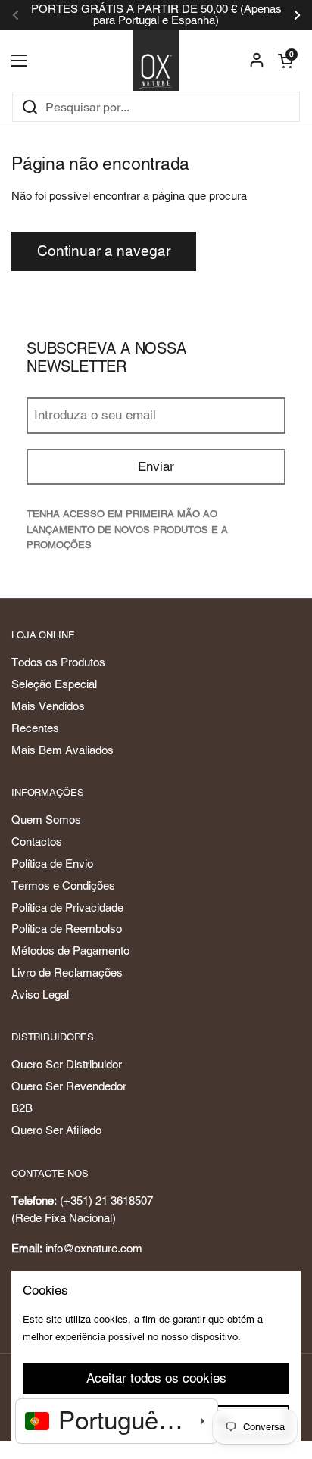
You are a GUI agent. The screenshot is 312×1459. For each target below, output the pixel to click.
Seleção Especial (54, 684)
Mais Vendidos (48, 706)
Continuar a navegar (103, 250)
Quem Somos (46, 819)
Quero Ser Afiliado (56, 1130)
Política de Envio (52, 863)
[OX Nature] (156, 60)
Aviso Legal (40, 994)
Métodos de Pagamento (70, 950)
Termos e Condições (63, 885)
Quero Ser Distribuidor (66, 1064)
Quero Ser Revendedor (68, 1086)
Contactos (36, 841)
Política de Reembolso (66, 928)
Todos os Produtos (58, 662)
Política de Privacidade (67, 907)
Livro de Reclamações (67, 972)
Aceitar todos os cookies (156, 1378)
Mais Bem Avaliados (62, 750)
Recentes (35, 728)
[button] (285, 60)
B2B (22, 1108)
